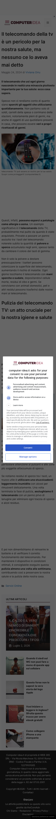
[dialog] (28, 409)
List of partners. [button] (42, 422)
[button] (28, 405)
